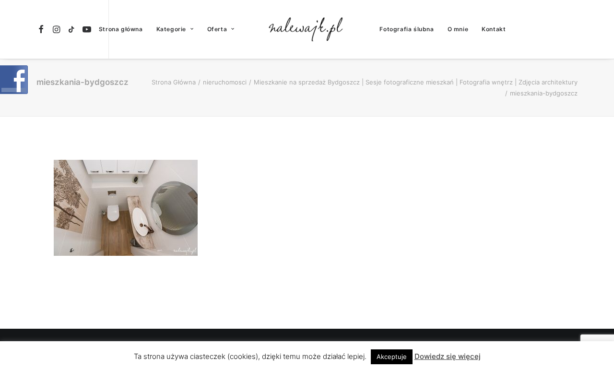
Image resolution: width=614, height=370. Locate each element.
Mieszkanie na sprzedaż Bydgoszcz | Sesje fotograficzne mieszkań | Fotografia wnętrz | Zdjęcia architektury (416, 82)
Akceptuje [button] (392, 356)
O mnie (458, 29)
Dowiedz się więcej (447, 356)
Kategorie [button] (171, 29)
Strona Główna (174, 82)
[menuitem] (42, 29)
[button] (42, 29)
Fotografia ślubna (406, 29)
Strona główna (121, 29)
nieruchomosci (225, 82)
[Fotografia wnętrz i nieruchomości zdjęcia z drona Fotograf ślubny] (307, 29)
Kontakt (494, 29)
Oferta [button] (217, 29)
